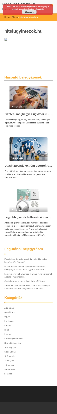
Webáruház (9, 369)
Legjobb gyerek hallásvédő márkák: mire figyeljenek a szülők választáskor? (28, 217)
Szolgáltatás (10, 352)
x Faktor (8, 374)
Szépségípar (10, 347)
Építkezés (8, 321)
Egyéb (7, 316)
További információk (36, 9)
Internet (8, 334)
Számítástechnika (12, 343)
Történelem (9, 365)
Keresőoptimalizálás (13, 338)
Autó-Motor (9, 312)
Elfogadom (29, 12)
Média (15, 17)
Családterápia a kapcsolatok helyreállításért (24, 281)
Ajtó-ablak (9, 308)
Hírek (6, 330)
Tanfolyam (9, 360)
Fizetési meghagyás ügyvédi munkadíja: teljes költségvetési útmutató (28, 114)
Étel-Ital (7, 325)
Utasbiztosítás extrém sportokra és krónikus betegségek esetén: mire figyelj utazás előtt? (28, 165)
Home (7, 17)
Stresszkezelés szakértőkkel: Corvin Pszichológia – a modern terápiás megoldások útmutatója (27, 287)
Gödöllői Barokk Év (18, 4)
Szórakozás (9, 356)
